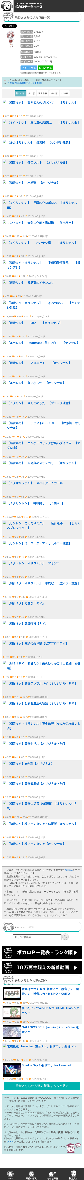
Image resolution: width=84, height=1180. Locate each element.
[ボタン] (65, 937)
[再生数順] (20, 83)
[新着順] (10, 83)
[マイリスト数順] (33, 83)
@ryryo (69, 870)
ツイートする (29, 68)
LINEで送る (45, 68)
